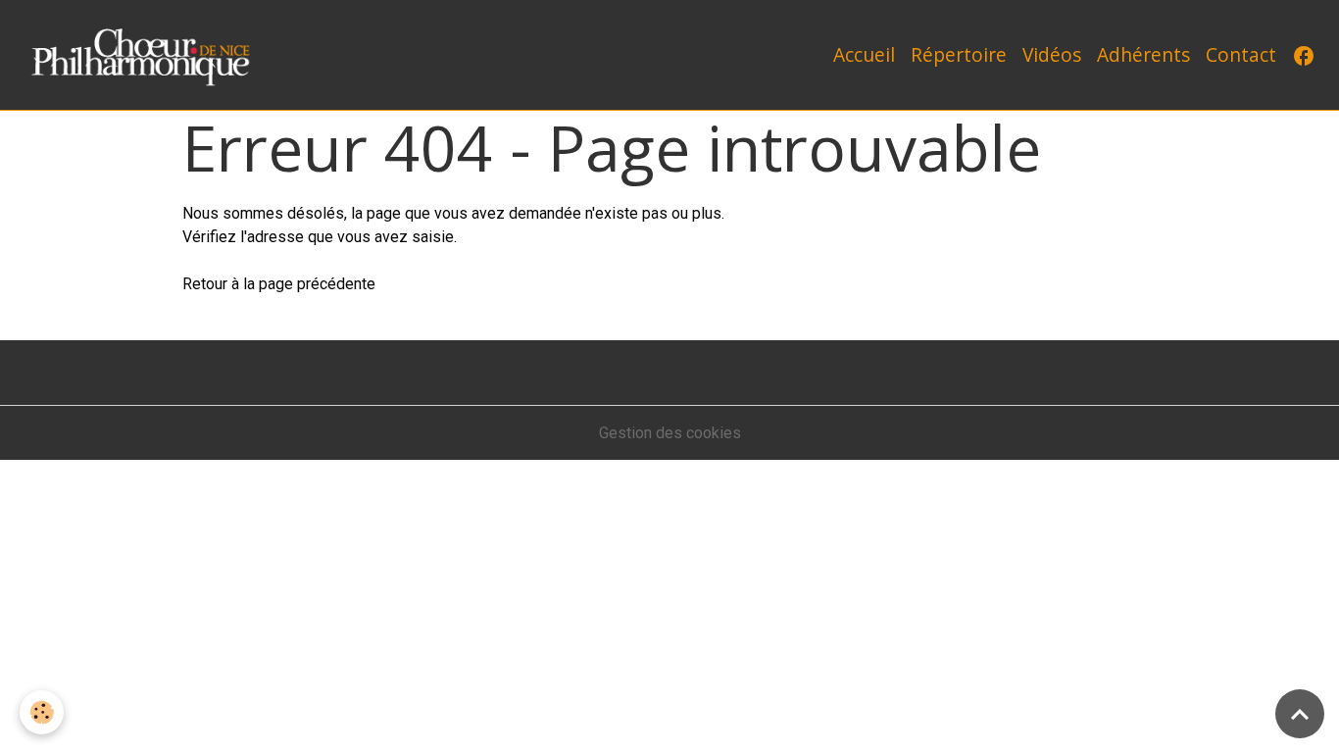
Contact (1241, 54)
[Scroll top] (1299, 713)
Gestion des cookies (670, 433)
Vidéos (1051, 54)
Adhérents (1143, 54)
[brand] (147, 55)
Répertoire (959, 54)
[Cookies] (42, 712)
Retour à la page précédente (278, 284)
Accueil (864, 54)
